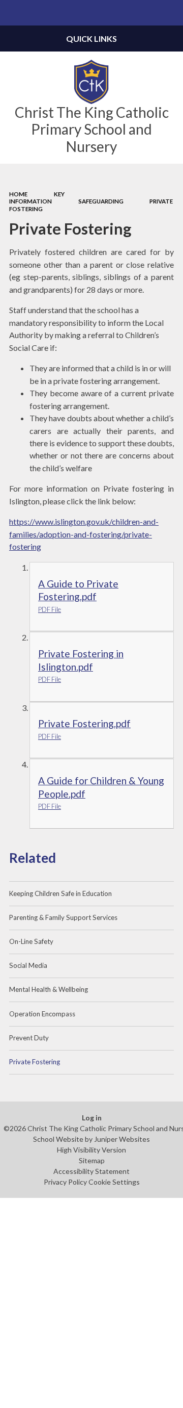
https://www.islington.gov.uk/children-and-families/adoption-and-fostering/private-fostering (84, 534)
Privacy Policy (65, 1181)
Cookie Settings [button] (114, 1181)
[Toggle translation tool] (145, 12)
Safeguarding (101, 201)
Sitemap (92, 1160)
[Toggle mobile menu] (12, 12)
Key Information (37, 197)
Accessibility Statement (91, 1171)
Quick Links (91, 38)
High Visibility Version (91, 1149)
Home (18, 194)
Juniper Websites (122, 1139)
